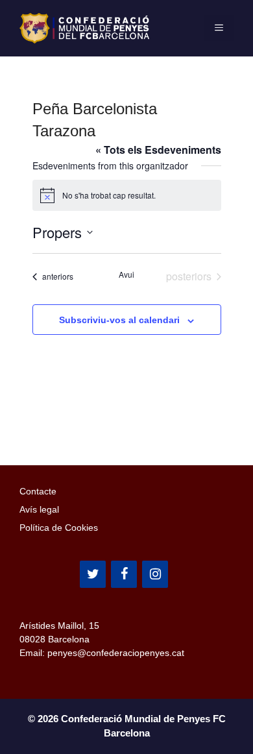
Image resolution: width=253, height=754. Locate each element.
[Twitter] (93, 574)
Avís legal (39, 509)
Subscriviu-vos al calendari (119, 320)
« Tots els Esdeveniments (158, 149)
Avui (126, 274)
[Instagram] (155, 574)
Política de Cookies (58, 527)
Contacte (37, 491)
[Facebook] (124, 574)
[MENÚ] (219, 28)
